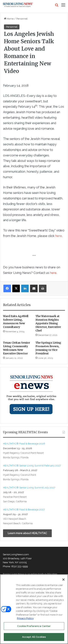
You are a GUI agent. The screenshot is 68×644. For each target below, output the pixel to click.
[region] (34, 609)
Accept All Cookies (34, 636)
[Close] (63, 579)
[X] (16, 288)
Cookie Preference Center (34, 626)
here (58, 236)
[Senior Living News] (18, 5)
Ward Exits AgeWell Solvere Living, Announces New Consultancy (15, 321)
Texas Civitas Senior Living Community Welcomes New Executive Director (16, 348)
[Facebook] (7, 288)
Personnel (22, 18)
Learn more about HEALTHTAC (27, 533)
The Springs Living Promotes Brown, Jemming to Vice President (48, 348)
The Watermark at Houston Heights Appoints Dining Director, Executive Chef (48, 323)
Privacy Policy (25, 618)
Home (10, 18)
